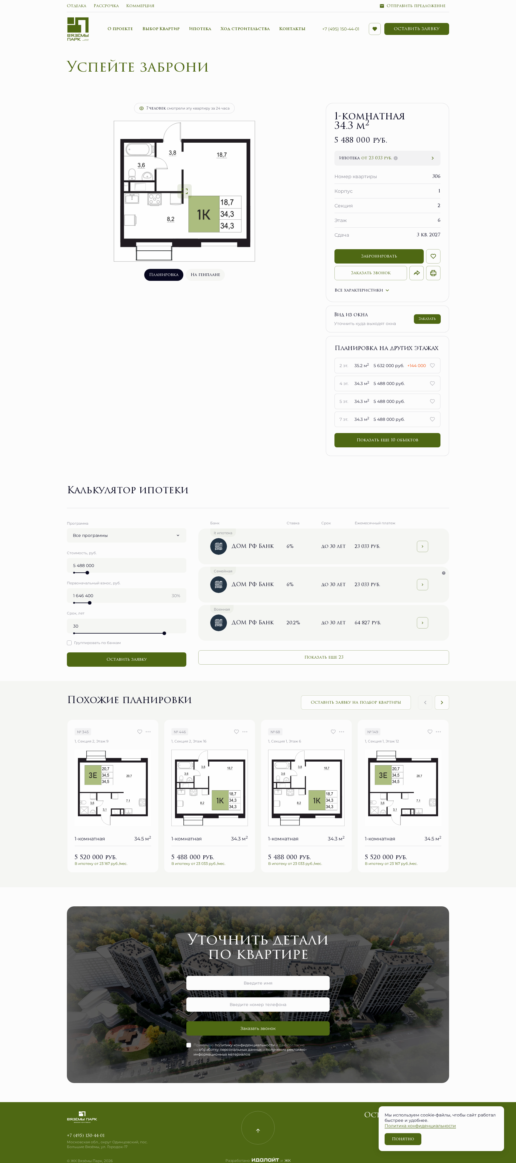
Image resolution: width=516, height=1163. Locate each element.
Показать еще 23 (323, 657)
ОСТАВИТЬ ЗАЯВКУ (417, 29)
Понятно (403, 1139)
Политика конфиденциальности (420, 1125)
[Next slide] (442, 702)
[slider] (87, 572)
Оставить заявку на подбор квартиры (356, 702)
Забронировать (379, 256)
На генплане (205, 275)
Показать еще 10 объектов (387, 440)
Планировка (164, 275)
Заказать (427, 318)
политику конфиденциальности (245, 1044)
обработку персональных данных (230, 1049)
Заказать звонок (371, 273)
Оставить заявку (127, 659)
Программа (77, 523)
